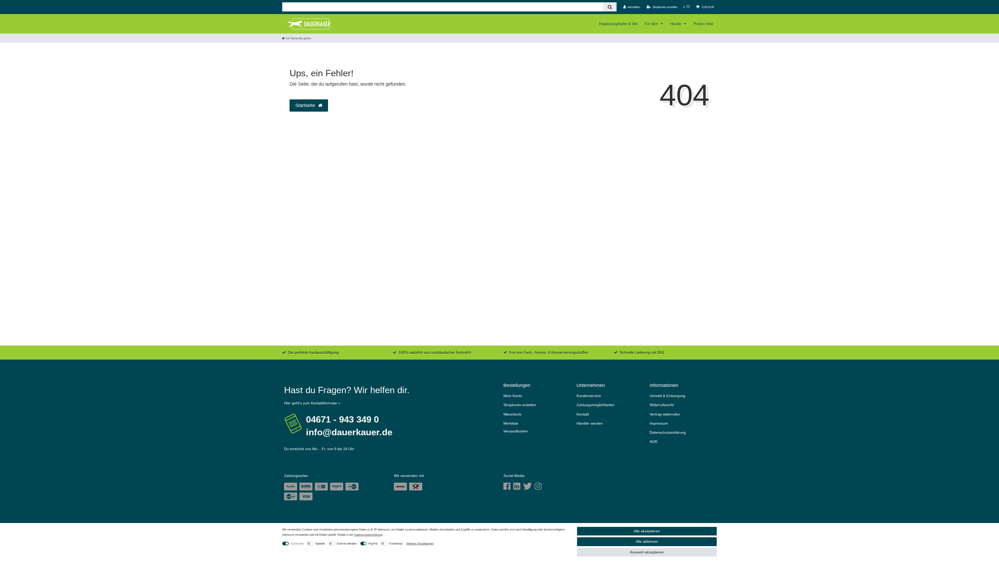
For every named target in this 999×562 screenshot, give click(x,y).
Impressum (659, 423)
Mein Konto (512, 396)
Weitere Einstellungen (420, 543)
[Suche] (610, 6)
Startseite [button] (305, 105)
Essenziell (297, 543)
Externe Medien (347, 543)
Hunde (676, 24)
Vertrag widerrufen (665, 414)
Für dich (651, 24)
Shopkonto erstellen (519, 405)
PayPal (372, 543)
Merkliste (510, 423)
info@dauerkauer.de (349, 432)
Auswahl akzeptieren (647, 552)
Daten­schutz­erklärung (668, 432)
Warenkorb (512, 414)
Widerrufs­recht (662, 405)
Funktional (395, 543)
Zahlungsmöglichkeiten (595, 405)
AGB (653, 441)
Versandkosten (515, 431)
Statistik (320, 543)
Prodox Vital (703, 24)
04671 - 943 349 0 (342, 419)
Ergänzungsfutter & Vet (618, 24)
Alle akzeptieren (647, 531)
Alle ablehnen (647, 541)
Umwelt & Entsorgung (667, 396)
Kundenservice (589, 396)
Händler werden (590, 423)
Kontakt (583, 414)
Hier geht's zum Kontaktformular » (312, 403)
